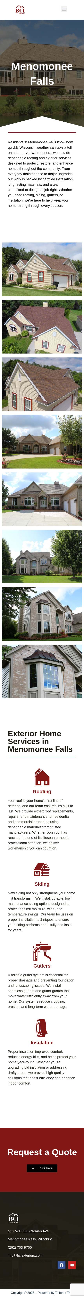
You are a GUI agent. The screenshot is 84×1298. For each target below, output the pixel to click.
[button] (64, 9)
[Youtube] (72, 1265)
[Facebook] (61, 1265)
